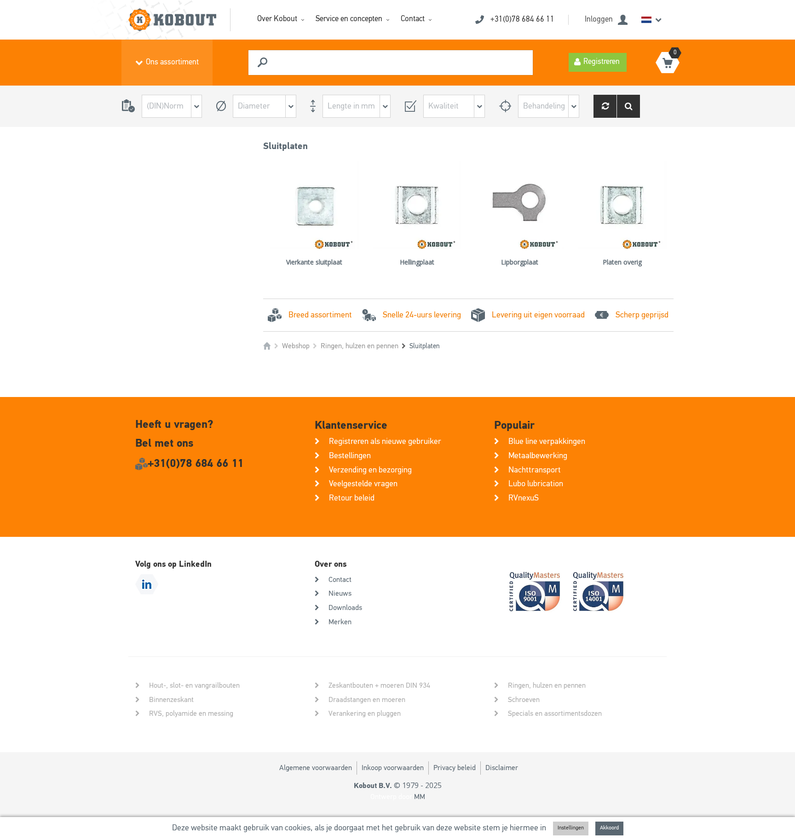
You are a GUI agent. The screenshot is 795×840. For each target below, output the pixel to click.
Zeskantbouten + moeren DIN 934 (379, 686)
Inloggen (599, 19)
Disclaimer (501, 768)
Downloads (345, 608)
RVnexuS (523, 498)
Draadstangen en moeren (366, 700)
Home (267, 346)
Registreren (601, 62)
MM (419, 797)
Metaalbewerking (537, 456)
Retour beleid (351, 498)
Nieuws (339, 594)
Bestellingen (350, 456)
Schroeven (524, 700)
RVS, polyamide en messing (191, 714)
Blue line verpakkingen (546, 441)
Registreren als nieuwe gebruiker (385, 441)
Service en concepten (349, 19)
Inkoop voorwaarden (393, 768)
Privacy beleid (454, 768)
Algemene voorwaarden (315, 768)
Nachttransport (534, 470)
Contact (413, 19)
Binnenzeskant (171, 700)
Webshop (296, 346)
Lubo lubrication (535, 484)
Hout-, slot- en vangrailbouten (194, 686)
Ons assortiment (172, 62)
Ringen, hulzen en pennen (359, 346)
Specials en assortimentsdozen (555, 714)
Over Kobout (277, 19)
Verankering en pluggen (364, 714)
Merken (339, 622)
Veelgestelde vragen (363, 484)
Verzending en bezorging (370, 470)
